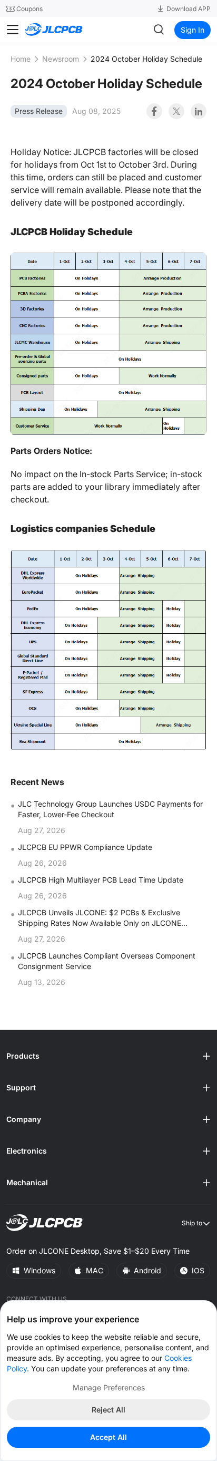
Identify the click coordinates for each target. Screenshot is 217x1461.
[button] (108, 1056)
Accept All (108, 1437)
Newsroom (60, 58)
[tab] (108, 1056)
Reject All (108, 1409)
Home (21, 58)
